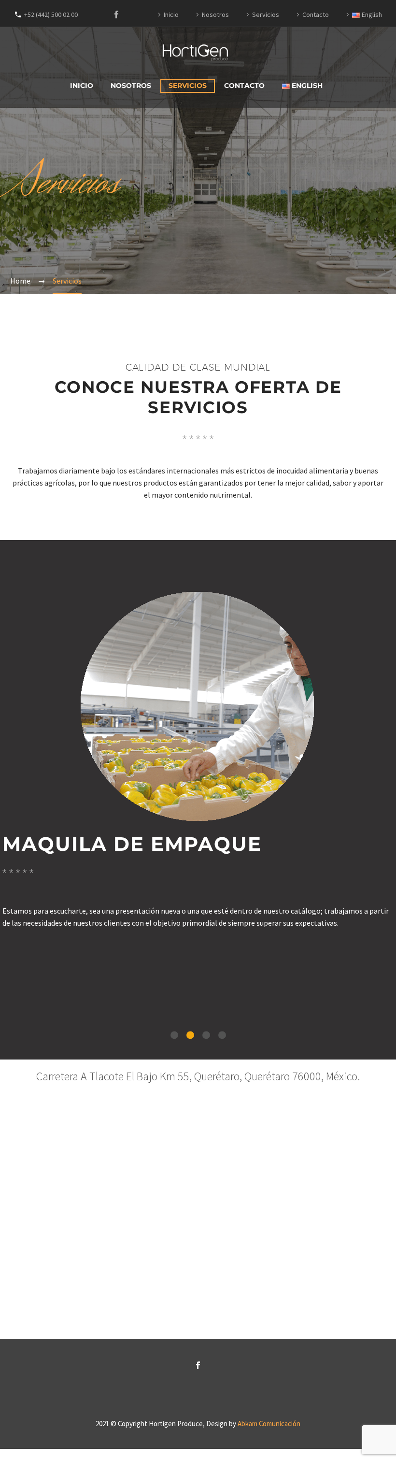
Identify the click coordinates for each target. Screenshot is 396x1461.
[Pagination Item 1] (174, 1035)
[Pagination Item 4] (222, 1035)
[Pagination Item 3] (206, 1035)
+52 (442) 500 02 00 (51, 14)
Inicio (171, 14)
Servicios (265, 14)
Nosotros (215, 14)
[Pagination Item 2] (190, 1035)
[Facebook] (116, 14)
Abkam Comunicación (269, 1423)
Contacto (315, 14)
